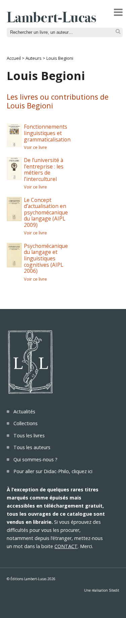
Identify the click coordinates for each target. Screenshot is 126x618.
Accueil (14, 58)
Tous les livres (29, 435)
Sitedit (114, 590)
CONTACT (66, 546)
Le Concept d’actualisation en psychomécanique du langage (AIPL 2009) (46, 212)
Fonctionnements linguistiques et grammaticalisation (47, 133)
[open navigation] (118, 12)
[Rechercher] (118, 31)
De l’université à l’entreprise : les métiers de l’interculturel (44, 169)
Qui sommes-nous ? (35, 459)
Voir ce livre (35, 147)
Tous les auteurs (31, 447)
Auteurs (34, 58)
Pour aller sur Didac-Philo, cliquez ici (52, 471)
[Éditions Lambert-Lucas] (51, 20)
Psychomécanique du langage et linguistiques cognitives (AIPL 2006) (46, 258)
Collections (25, 423)
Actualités (24, 411)
